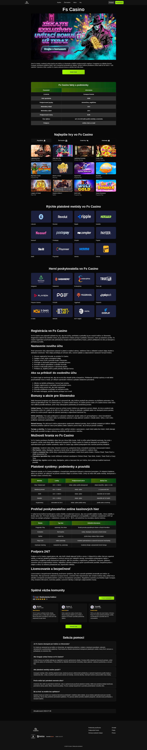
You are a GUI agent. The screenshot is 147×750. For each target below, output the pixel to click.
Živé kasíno (61, 140)
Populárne (40, 140)
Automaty (104, 140)
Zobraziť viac (73, 626)
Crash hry (83, 140)
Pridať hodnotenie (106, 598)
